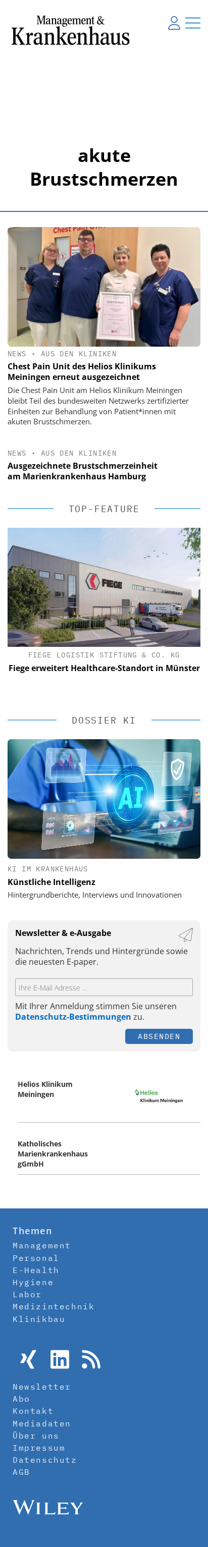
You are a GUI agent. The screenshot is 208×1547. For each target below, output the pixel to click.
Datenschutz (45, 1460)
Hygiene (33, 1282)
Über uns (36, 1435)
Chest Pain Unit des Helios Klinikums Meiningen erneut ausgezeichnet (82, 371)
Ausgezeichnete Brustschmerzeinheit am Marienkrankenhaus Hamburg (83, 471)
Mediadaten (42, 1423)
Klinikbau (39, 1319)
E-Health (36, 1270)
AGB (21, 1472)
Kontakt (33, 1411)
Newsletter (42, 1387)
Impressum (39, 1448)
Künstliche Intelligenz (51, 882)
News (17, 353)
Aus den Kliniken (79, 353)
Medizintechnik (53, 1306)
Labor (27, 1294)
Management (42, 1245)
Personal (36, 1258)
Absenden (159, 1036)
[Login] (174, 23)
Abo (21, 1399)
